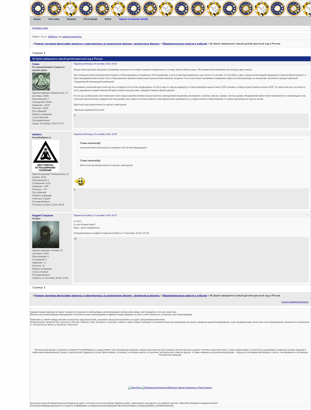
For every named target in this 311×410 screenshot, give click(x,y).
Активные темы (40, 28)
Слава (35, 64)
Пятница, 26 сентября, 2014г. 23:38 (101, 134)
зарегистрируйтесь (72, 36)
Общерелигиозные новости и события (184, 43)
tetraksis (37, 134)
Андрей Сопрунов (42, 215)
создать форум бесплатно (294, 302)
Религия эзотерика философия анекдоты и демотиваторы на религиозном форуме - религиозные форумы (97, 43)
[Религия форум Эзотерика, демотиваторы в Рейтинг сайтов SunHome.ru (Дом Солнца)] (177, 387)
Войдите (52, 36)
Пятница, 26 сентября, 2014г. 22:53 (101, 64)
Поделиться (79, 64)
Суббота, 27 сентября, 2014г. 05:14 (101, 215)
